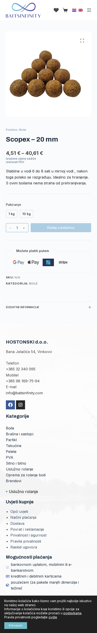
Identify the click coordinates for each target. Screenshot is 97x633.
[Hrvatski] (74, 10)
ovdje (52, 617)
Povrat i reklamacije (27, 529)
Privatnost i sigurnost (28, 535)
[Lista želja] (56, 10)
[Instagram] (20, 404)
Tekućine (13, 445)
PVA (9, 457)
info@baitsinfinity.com (24, 393)
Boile (33, 283)
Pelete (11, 451)
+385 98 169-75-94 (23, 381)
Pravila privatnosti (25, 541)
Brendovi (13, 481)
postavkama (72, 613)
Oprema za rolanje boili (26, 475)
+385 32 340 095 (20, 369)
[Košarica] (64, 10)
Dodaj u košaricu (60, 227)
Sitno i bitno (16, 463)
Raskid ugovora (23, 547)
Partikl (11, 440)
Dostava (17, 523)
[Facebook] (10, 404)
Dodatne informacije (22, 307)
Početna (11, 129)
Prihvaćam (16, 625)
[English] (81, 10)
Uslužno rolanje (19, 469)
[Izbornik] (89, 10)
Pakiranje (13, 204)
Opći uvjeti (19, 511)
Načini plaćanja (23, 517)
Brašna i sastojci (19, 434)
